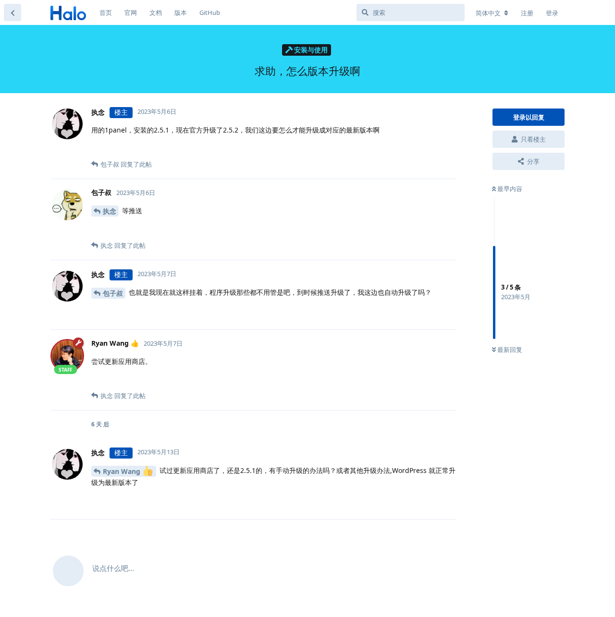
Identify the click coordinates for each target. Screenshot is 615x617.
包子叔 (113, 293)
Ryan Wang (122, 471)
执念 (109, 211)
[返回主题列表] (12, 12)
